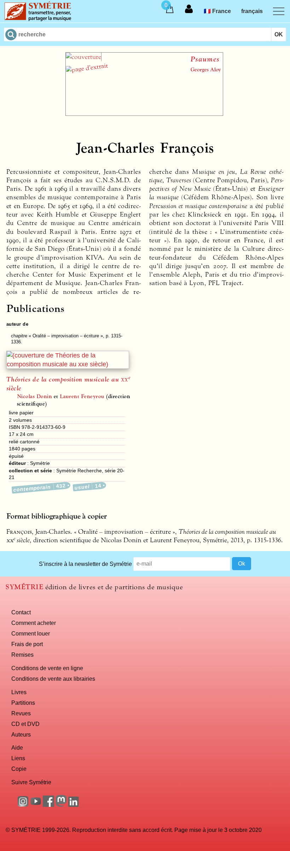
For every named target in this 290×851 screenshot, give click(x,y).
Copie (19, 769)
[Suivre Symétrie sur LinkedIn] (74, 805)
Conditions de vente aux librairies (53, 678)
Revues (21, 713)
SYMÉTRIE (24, 587)
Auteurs (21, 734)
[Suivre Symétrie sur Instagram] (23, 805)
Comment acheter (33, 623)
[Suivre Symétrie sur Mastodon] (61, 805)
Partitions (23, 702)
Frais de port (27, 644)
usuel (88, 487)
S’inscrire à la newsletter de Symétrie (85, 563)
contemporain (39, 488)
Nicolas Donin (34, 396)
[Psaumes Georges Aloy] (144, 114)
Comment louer (30, 633)
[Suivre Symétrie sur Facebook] (48, 805)
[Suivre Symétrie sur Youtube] (35, 805)
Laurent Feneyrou (82, 396)
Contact (21, 612)
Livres (19, 692)
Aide (17, 747)
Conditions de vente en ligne (47, 668)
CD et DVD (25, 724)
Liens (18, 758)
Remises (22, 654)
